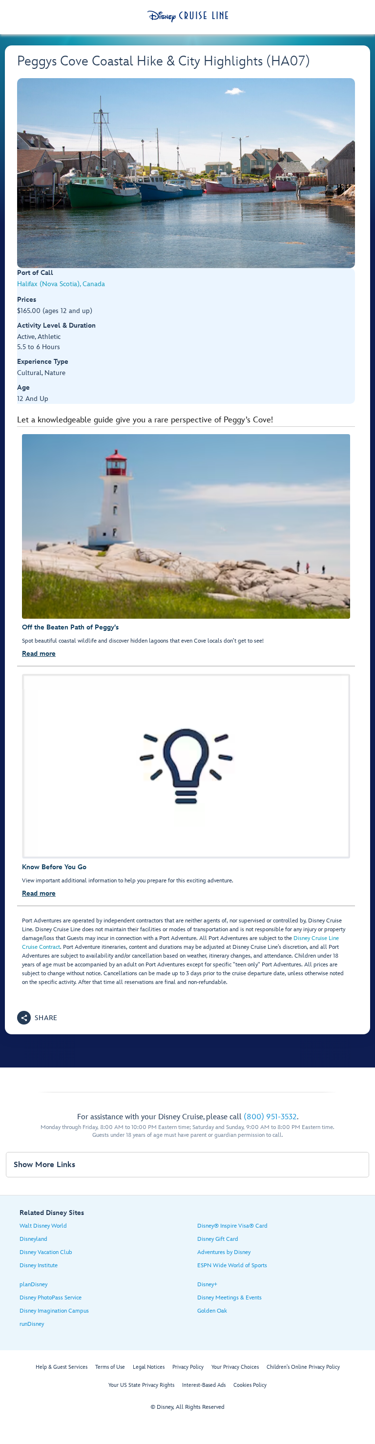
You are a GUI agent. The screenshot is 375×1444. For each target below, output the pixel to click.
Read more (39, 653)
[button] (37, 1018)
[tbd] (186, 173)
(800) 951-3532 (270, 1117)
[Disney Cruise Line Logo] (187, 16)
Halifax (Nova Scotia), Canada (61, 284)
